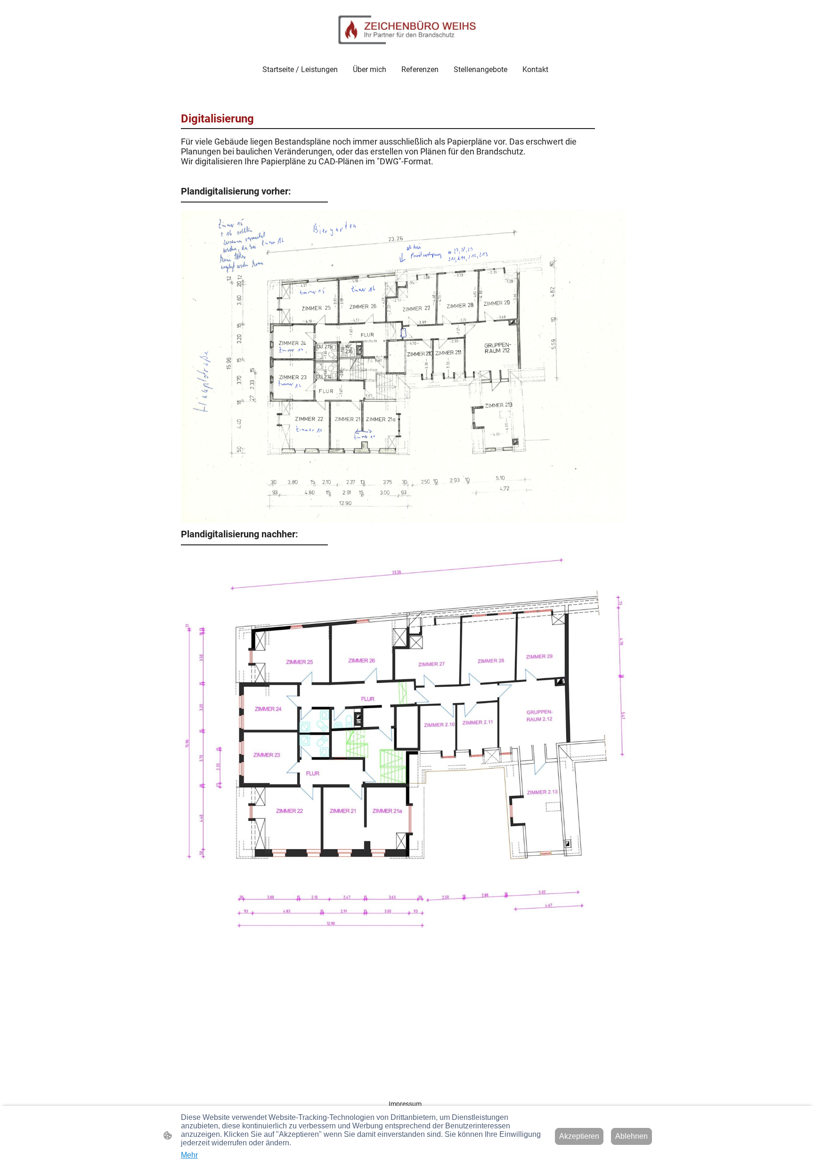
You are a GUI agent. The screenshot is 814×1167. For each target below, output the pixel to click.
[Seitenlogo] (407, 30)
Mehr (189, 1155)
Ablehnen (631, 1136)
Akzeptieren (579, 1136)
